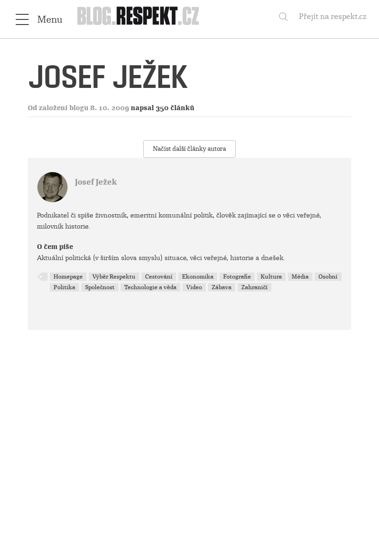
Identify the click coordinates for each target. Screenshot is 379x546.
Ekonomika (198, 276)
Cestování (158, 276)
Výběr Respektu (113, 276)
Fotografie (237, 276)
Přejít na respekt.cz (333, 16)
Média (300, 276)
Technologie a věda (150, 287)
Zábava (222, 287)
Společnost (100, 287)
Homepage (68, 276)
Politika (64, 287)
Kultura (271, 276)
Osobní (327, 276)
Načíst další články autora (189, 149)
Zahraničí (254, 287)
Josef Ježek (96, 182)
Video (194, 287)
